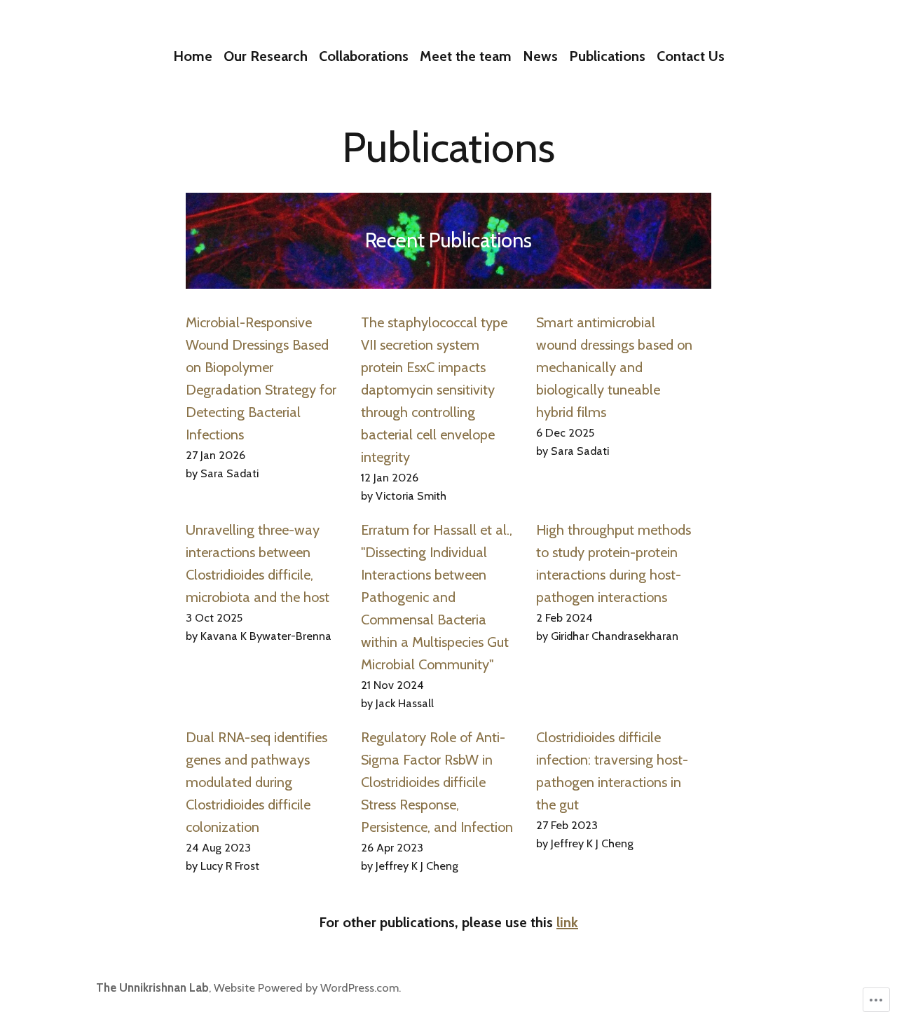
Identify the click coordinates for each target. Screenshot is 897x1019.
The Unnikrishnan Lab (152, 987)
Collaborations (364, 56)
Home (192, 56)
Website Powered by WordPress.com (306, 987)
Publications (607, 56)
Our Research (266, 56)
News (540, 56)
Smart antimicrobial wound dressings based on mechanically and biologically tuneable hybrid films (614, 367)
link (567, 922)
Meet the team (466, 56)
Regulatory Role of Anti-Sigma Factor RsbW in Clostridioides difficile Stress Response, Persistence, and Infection (437, 782)
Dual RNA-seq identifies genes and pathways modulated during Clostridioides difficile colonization (256, 782)
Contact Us (691, 56)
